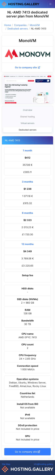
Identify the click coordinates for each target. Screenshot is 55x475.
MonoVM (35, 25)
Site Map (6, 464)
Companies (20, 25)
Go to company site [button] (26, 451)
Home (7, 25)
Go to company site (26, 67)
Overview (27, 110)
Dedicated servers (17, 28)
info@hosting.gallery (43, 464)
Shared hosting (27, 116)
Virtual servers (27, 123)
